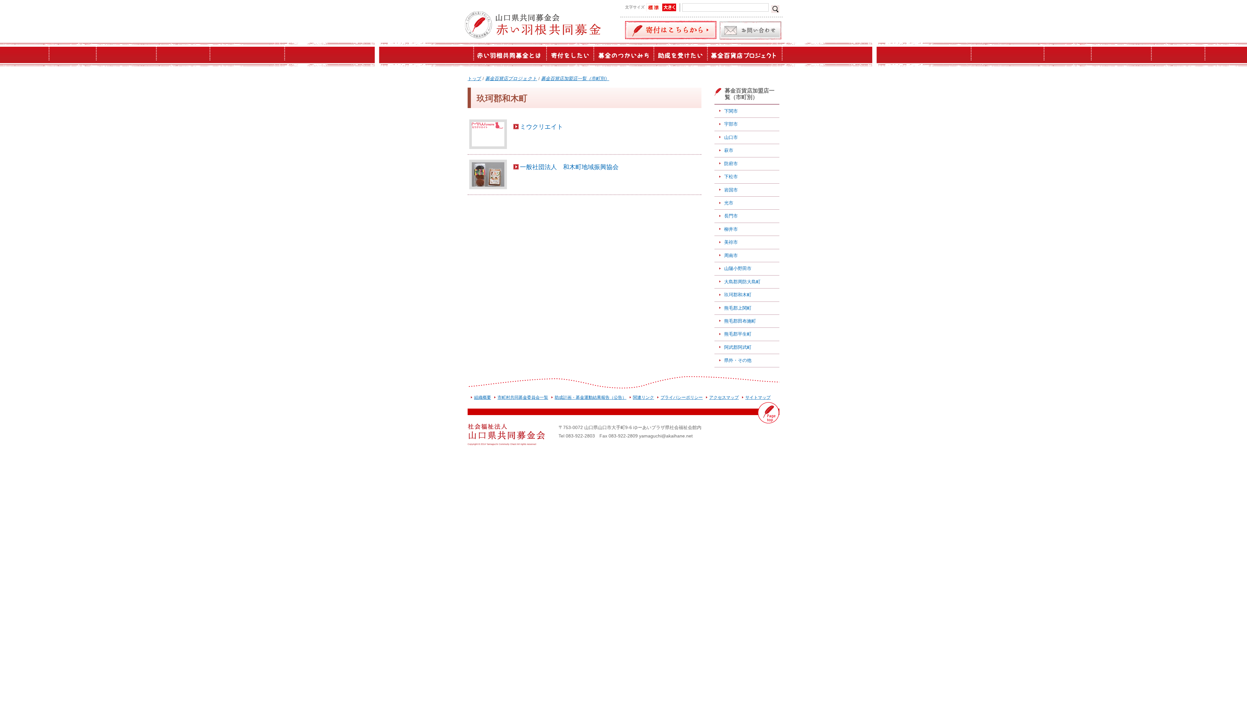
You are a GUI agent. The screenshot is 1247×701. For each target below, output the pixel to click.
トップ (474, 78)
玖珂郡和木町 (737, 294)
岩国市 (731, 189)
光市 (728, 202)
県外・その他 (737, 360)
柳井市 (731, 229)
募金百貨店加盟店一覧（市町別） (575, 78)
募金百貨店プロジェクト (511, 78)
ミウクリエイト (541, 126)
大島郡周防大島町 (742, 281)
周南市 (731, 255)
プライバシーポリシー (682, 397)
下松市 (731, 176)
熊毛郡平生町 (737, 334)
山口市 (731, 137)
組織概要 (482, 397)
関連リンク (643, 397)
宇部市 (731, 124)
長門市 (731, 215)
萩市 (728, 150)
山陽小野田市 (737, 268)
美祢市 (731, 242)
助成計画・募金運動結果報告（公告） (590, 397)
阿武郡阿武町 (737, 347)
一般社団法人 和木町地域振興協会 (569, 166)
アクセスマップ (724, 397)
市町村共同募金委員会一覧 (523, 397)
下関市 (731, 111)
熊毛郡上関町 (737, 308)
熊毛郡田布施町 (740, 321)
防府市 (731, 163)
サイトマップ (758, 397)
